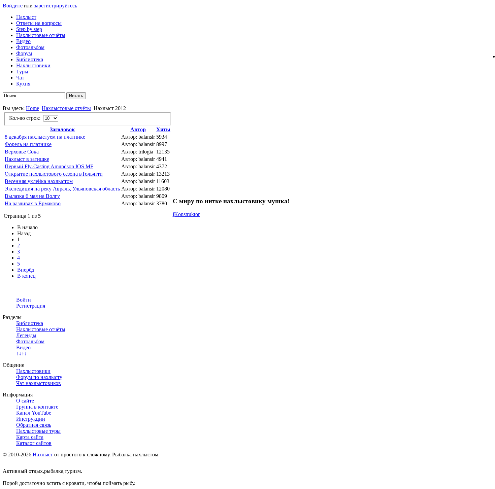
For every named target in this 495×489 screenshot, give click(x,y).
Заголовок (62, 129)
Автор (138, 129)
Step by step (29, 29)
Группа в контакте (37, 407)
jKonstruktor (186, 214)
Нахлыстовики (33, 65)
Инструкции (30, 419)
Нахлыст (26, 17)
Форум (24, 53)
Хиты (163, 129)
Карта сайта (29, 437)
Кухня (23, 83)
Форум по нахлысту (39, 377)
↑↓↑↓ (21, 353)
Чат (20, 77)
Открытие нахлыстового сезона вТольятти (54, 174)
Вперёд (25, 270)
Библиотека (29, 59)
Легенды (26, 335)
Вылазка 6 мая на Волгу (32, 196)
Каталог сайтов (34, 443)
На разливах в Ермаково (33, 203)
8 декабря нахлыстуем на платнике (45, 137)
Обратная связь (33, 425)
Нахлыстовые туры (38, 431)
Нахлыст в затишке (27, 159)
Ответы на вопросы (39, 23)
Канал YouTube (33, 413)
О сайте (25, 401)
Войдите (13, 5)
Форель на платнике (28, 144)
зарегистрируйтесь (55, 5)
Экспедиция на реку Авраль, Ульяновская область (62, 188)
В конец (26, 276)
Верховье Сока (22, 151)
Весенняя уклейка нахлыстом (39, 181)
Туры (22, 71)
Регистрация (30, 306)
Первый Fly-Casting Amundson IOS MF (49, 166)
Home (32, 108)
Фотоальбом (30, 47)
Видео (23, 41)
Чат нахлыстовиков (38, 383)
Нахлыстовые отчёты (40, 35)
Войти (23, 300)
